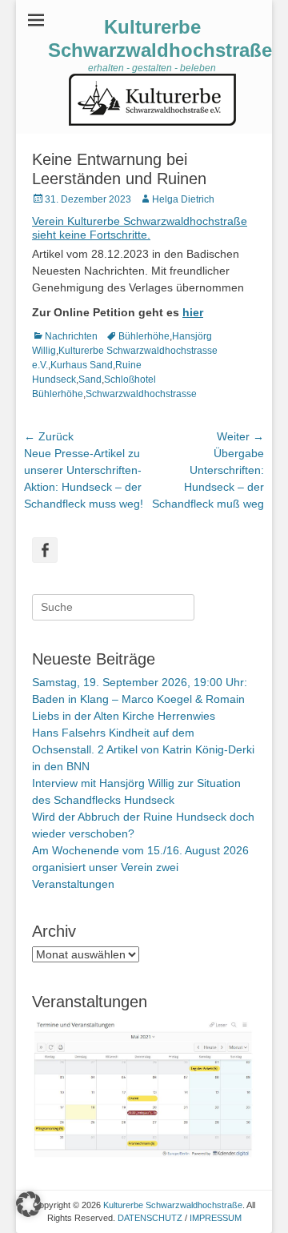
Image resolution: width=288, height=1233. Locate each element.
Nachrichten (71, 336)
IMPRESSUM (216, 1218)
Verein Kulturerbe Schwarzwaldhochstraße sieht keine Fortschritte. (139, 228)
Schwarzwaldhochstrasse (141, 394)
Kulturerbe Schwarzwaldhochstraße (160, 38)
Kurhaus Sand (81, 365)
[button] (29, 1204)
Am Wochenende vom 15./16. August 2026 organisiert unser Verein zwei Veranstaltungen (140, 867)
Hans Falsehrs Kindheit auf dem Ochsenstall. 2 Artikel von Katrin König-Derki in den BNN (143, 749)
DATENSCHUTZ (150, 1218)
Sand (90, 379)
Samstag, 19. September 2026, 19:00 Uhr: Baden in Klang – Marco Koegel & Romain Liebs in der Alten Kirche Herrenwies (139, 699)
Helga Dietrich (183, 199)
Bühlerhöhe (144, 336)
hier (192, 312)
